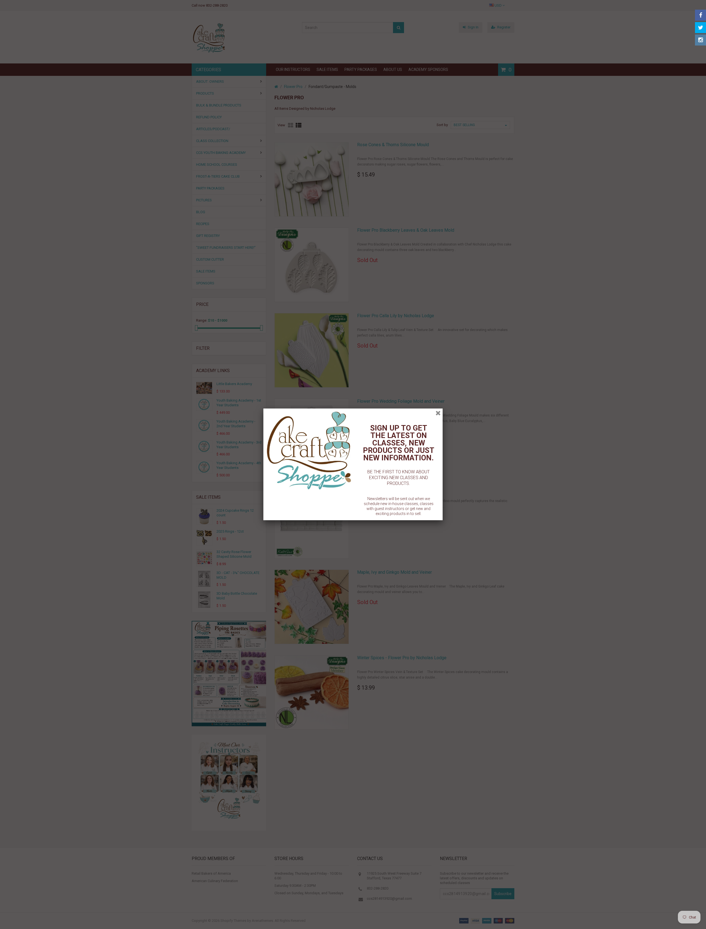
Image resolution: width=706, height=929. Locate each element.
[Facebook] (700, 15)
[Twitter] (700, 27)
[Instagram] (700, 40)
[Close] (438, 413)
